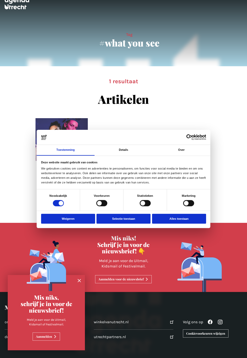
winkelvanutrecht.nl (111, 322)
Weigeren (68, 218)
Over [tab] (181, 149)
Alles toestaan (179, 218)
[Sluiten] (79, 281)
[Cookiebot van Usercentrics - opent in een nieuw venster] (189, 137)
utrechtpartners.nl (110, 337)
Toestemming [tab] (65, 149)
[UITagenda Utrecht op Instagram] (220, 323)
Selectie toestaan (123, 218)
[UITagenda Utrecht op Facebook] (210, 323)
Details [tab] (123, 149)
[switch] (101, 203)
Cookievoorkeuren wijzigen (205, 333)
